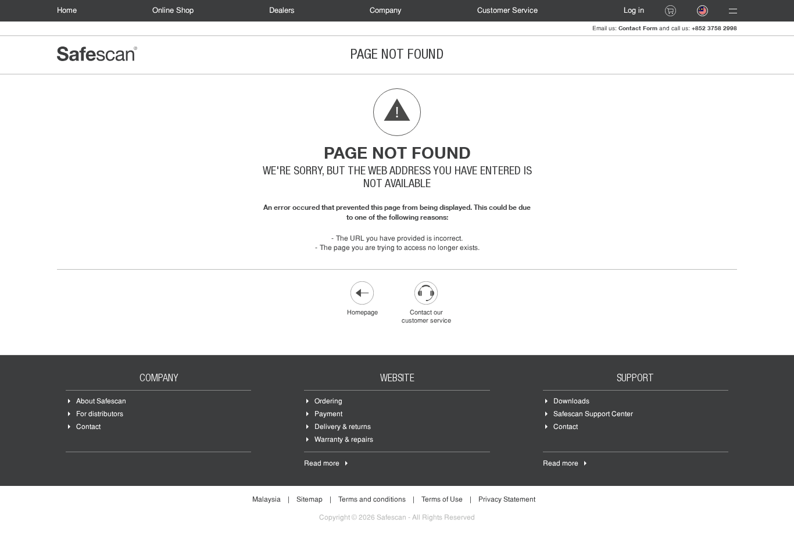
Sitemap (309, 499)
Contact (88, 427)
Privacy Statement (506, 499)
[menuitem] (72, 11)
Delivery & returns (342, 427)
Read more (321, 463)
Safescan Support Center (593, 414)
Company (386, 11)
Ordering (328, 401)
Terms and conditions (372, 499)
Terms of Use (442, 499)
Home (67, 11)
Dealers (282, 11)
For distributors (99, 414)
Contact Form (637, 27)
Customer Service (507, 11)
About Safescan (101, 401)
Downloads (571, 401)
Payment (328, 414)
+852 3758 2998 (714, 27)
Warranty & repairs (343, 440)
